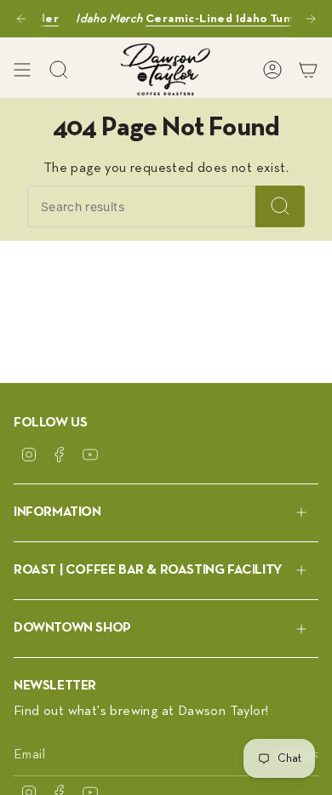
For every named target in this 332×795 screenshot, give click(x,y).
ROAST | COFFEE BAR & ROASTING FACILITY (148, 570)
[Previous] (21, 18)
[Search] (280, 206)
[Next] (310, 18)
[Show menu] (22, 69)
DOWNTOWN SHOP (72, 628)
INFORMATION (57, 512)
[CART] (308, 69)
